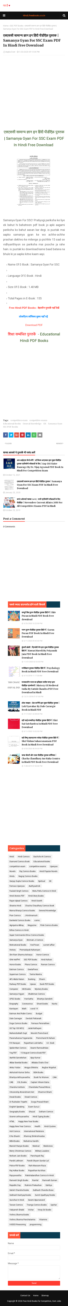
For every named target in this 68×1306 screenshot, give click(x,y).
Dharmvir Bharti (45, 1092)
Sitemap (45, 1295)
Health (37, 1126)
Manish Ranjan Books (19, 1146)
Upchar (54, 1205)
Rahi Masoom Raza (37, 1166)
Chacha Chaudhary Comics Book (39, 906)
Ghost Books (42, 1004)
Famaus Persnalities (40, 1023)
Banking (31, 979)
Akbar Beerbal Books (18, 1063)
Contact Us (25, 1295)
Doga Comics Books (18, 1023)
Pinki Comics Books (49, 925)
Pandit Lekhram (16, 1161)
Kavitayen (13, 1009)
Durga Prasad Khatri (40, 1102)
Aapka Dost (10, 52)
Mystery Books (41, 989)
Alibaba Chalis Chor (39, 1063)
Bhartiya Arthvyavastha (19, 1077)
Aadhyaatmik (34, 886)
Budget (39, 1013)
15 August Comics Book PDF (33, 1053)
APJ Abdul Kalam (16, 979)
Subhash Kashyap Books (20, 1195)
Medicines (48, 1146)
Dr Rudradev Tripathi (18, 1102)
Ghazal (32, 1112)
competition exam (19, 420)
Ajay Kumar (35, 1058)
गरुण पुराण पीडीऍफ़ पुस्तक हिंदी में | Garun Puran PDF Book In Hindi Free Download (38, 633)
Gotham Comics (46, 1112)
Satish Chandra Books (19, 1190)
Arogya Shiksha (31, 1067)
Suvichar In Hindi (16, 1200)
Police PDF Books (17, 1166)
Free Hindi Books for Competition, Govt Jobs (42, 1301)
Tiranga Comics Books (37, 1205)
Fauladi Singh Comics (18, 891)
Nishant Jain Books (18, 1156)
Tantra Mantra (36, 974)
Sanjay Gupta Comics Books (21, 881)
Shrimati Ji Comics (35, 940)
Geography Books (17, 1112)
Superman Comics (17, 974)
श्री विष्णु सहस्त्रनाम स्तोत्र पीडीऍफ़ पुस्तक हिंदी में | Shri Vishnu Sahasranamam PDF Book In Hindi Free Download (40, 741)
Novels (12, 871)
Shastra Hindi (15, 906)
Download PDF (34, 325)
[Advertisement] (34, 89)
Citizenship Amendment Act (21, 1092)
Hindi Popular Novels (48, 871)
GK (44, 423)
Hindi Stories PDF (16, 896)
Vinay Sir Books (44, 1210)
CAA (54, 1077)
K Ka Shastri (14, 1136)
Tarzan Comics (16, 1205)
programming (35, 1224)
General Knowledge (32, 423)
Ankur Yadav (14, 1067)
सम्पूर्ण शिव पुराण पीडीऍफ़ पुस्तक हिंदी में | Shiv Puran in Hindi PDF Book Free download (39, 616)
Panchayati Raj (37, 1156)
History (12, 950)
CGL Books (22, 1082)
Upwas (33, 984)
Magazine (32, 925)
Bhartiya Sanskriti (45, 999)
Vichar (31, 1210)
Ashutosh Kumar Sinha (19, 1072)
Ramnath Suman (49, 1180)
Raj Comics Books (27, 871)
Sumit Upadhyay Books (45, 1195)
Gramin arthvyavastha (19, 1116)
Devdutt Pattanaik (33, 1018)
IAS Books (26, 989)
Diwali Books (15, 1097)
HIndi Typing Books (41, 1116)
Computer (13, 989)
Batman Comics (16, 969)
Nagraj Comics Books (28, 876)
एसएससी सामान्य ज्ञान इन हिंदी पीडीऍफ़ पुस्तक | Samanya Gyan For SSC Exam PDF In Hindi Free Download (39, 485)
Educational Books (12, 423)
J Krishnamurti (31, 915)
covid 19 (34, 1009)
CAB (11, 1082)
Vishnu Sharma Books (19, 1215)
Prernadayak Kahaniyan (30, 950)
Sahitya (49, 1185)
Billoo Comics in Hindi (19, 930)
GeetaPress (33, 969)
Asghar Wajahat (49, 1067)
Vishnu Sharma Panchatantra (22, 1220)
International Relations (34, 1131)
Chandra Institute (17, 1087)
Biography (13, 1004)
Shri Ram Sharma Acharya (20, 955)
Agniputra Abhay (16, 925)
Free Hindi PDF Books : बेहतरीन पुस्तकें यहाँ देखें (34, 307)
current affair (49, 945)
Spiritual (41, 881)
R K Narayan (14, 1043)
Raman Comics (48, 964)
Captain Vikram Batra (40, 1082)
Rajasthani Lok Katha (33, 1043)
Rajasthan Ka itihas (36, 1170)
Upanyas (54, 866)
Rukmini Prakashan (33, 1185)
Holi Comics (14, 1131)
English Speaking (16, 1107)
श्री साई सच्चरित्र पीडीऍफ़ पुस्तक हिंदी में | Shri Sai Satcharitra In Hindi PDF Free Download (40, 724)
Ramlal (35, 1180)
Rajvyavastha (15, 1175)
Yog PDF (13, 1053)
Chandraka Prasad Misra (39, 1087)
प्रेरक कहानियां (14, 960)
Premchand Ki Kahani (45, 1038)
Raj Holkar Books (16, 1170)
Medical (36, 1146)
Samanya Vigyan (16, 994)
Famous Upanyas (17, 886)
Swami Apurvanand (36, 1200)
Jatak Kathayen (34, 1028)
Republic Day (15, 1185)
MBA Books (14, 1141)
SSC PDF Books (16, 26)
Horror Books (15, 964)
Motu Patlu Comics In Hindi (44, 891)
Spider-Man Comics (17, 1048)
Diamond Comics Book (19, 861)
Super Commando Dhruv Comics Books (26, 935)
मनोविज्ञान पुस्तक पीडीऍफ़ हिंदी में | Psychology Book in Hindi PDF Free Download (41, 670)
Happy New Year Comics (20, 1126)
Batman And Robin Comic (20, 1013)
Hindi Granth (36, 901)
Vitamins (43, 1220)
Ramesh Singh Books (18, 1180)
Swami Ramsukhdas (39, 1048)
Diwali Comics (31, 1097)
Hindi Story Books (36, 896)
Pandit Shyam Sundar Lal (38, 1161)
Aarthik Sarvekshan (17, 1058)
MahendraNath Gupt (18, 1033)
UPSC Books (14, 999)
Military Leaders (42, 1151)
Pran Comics (15, 915)
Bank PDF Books (47, 984)
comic (37, 920)
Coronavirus (27, 1004)
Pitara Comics (31, 964)
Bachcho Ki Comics (42, 857)
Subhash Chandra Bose (43, 1190)
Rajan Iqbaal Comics (18, 901)
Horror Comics (42, 955)
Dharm (42, 979)
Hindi (11, 857)
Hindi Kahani (46, 960)
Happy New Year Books (28, 1121)
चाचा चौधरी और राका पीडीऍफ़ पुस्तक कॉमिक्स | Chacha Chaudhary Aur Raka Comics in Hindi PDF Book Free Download (41, 758)
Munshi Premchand (39, 1033)
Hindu (12, 876)
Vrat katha (28, 999)
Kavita (54, 1004)
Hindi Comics (24, 857)
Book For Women (41, 1077)
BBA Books (38, 1072)
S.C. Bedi (50, 1043)
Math (24, 1009)
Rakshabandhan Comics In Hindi (39, 1175)
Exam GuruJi (33, 1107)
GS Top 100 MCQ (16, 1028)
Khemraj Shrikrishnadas (34, 1136)
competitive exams (38, 420)
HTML (11, 1121)
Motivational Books (17, 945)
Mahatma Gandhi (31, 1141)
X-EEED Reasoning (17, 1224)
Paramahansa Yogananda (20, 1038)
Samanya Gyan (55, 423)
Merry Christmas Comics (20, 1151)
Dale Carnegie (15, 1018)
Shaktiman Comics (36, 994)
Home (5, 26)
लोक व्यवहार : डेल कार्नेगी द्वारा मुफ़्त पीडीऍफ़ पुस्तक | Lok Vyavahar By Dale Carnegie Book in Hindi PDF (40, 706)
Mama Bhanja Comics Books (22, 910)
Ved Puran (34, 945)
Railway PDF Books (17, 984)
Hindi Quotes (50, 1126)
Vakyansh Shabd (16, 1210)
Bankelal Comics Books (19, 920)
